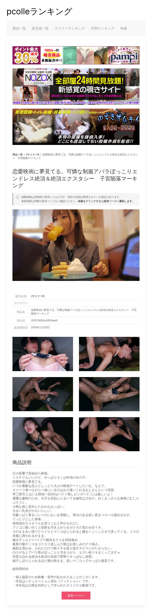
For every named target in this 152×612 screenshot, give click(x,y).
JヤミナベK (32, 154)
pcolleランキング (39, 11)
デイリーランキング (70, 28)
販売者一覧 (40, 28)
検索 (123, 28)
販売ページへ (76, 595)
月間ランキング (102, 28)
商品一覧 (19, 28)
